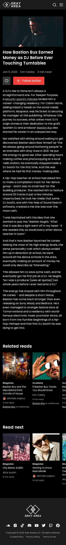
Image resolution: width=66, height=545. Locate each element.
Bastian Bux (44, 128)
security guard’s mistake (21, 99)
